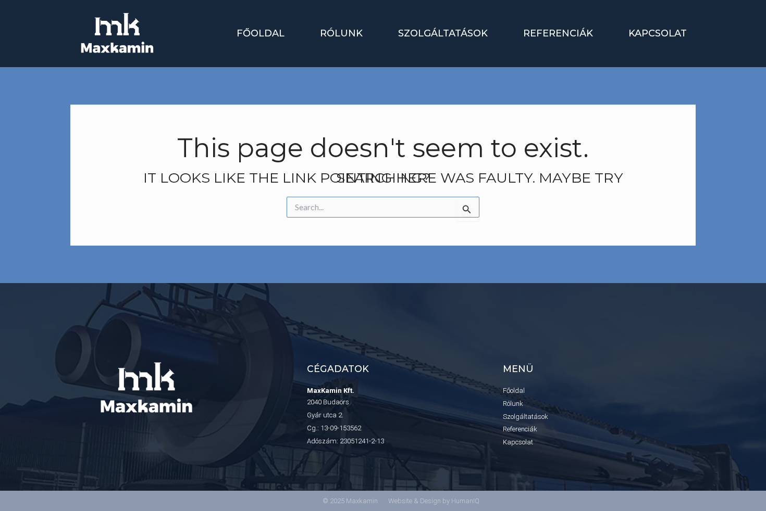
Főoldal (261, 33)
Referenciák (558, 33)
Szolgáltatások (443, 33)
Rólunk (341, 33)
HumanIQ (465, 501)
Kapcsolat (657, 33)
